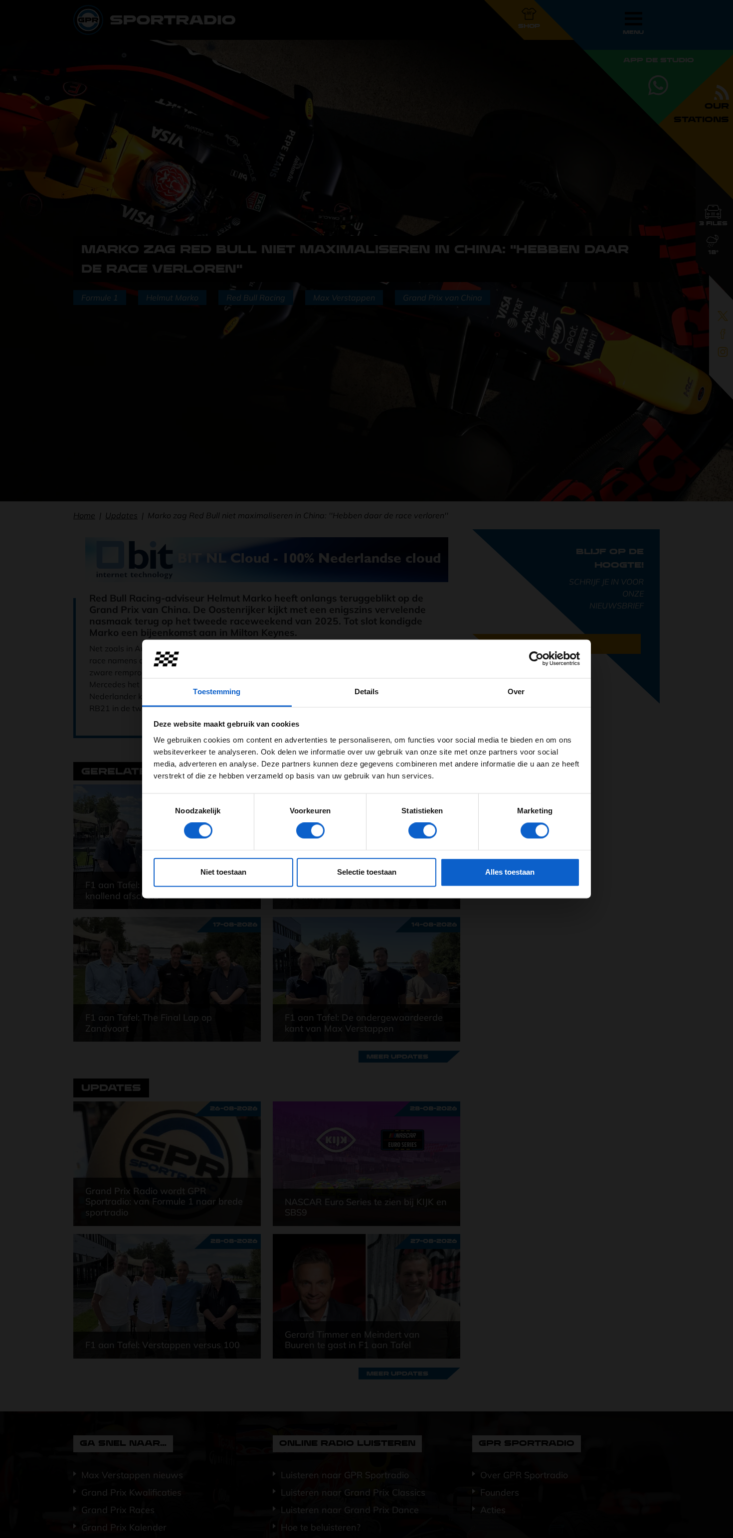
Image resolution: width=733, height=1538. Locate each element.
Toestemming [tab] (216, 691)
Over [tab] (516, 691)
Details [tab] (367, 691)
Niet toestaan (223, 872)
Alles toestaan (510, 872)
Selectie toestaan (366, 872)
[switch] (310, 831)
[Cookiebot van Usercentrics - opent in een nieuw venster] (536, 658)
